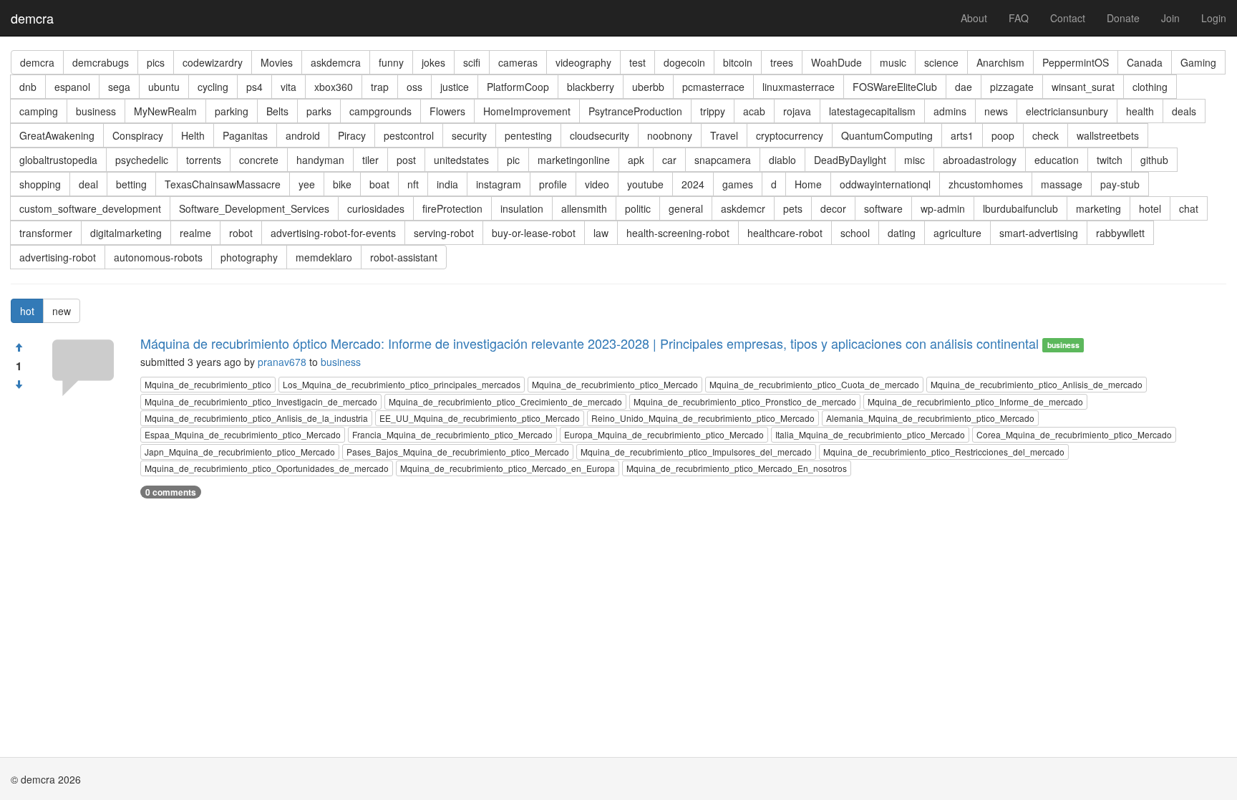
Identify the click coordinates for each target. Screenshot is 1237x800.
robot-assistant (403, 257)
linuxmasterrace (798, 86)
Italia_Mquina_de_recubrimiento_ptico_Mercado (870, 434)
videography (583, 62)
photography (249, 257)
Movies (277, 62)
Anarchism (1000, 62)
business (96, 111)
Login (1213, 18)
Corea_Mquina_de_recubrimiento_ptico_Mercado (1074, 434)
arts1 (962, 135)
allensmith (584, 208)
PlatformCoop (518, 86)
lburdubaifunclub (1020, 208)
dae (963, 86)
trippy (712, 111)
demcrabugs (100, 62)
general (686, 208)
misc (914, 160)
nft (413, 184)
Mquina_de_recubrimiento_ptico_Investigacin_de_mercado (261, 401)
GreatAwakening (56, 135)
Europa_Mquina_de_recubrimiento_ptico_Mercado (664, 434)
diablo (782, 160)
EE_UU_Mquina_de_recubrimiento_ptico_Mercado (479, 418)
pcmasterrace (713, 86)
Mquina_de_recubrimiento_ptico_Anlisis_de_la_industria (256, 418)
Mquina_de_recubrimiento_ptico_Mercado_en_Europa (507, 468)
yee (307, 184)
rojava (797, 111)
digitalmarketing (126, 233)
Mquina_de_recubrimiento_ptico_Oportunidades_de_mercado (267, 468)
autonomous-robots (158, 257)
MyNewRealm (165, 111)
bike (342, 184)
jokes (433, 62)
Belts (277, 111)
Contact (1067, 18)
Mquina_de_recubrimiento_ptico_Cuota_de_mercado (814, 384)
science (941, 62)
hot (27, 311)
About (974, 18)
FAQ (1019, 18)
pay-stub (1120, 184)
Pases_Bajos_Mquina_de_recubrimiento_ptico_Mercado (457, 451)
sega (119, 86)
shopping (40, 184)
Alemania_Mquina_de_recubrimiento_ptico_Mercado (930, 418)
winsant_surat (1083, 86)
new (61, 311)
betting (131, 184)
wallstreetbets (1108, 135)
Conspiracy (137, 135)
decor (833, 208)
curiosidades (375, 208)
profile (553, 184)
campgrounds (380, 111)
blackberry (590, 86)
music (893, 62)
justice (454, 86)
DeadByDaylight (850, 160)
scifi (471, 62)
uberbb (648, 86)
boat (379, 184)
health (1140, 111)
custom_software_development (90, 208)
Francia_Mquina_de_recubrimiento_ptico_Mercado (452, 434)
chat (1188, 208)
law (600, 233)
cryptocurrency (789, 135)
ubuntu (164, 86)
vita (288, 86)
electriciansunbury (1067, 111)
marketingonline (574, 160)
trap (380, 86)
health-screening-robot (677, 233)
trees (781, 62)
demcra (32, 18)
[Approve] (18, 347)
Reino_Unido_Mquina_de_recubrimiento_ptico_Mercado (703, 418)
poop (1002, 135)
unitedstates (461, 160)
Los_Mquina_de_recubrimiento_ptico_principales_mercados (401, 384)
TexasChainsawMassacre (223, 184)
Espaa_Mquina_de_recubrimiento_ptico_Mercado (243, 434)
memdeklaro (324, 257)
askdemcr (743, 208)
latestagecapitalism (872, 111)
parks (318, 111)
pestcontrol (409, 135)
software (883, 208)
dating (902, 233)
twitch (1109, 160)
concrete (258, 160)
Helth (193, 135)
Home (808, 184)
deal (88, 184)
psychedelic (141, 160)
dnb (28, 86)
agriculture (957, 233)
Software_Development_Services (254, 208)
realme (195, 233)
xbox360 (333, 86)
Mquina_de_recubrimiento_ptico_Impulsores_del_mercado (696, 451)
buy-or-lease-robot (534, 233)
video (597, 184)
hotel (1150, 208)
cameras (518, 62)
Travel (724, 135)
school (855, 233)
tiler (370, 160)
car (669, 160)
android (303, 135)
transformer (45, 233)
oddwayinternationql (885, 184)
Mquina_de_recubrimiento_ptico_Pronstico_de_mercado (745, 401)
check (1045, 135)
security (469, 135)
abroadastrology (980, 160)
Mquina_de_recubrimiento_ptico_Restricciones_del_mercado (943, 451)
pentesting (528, 135)
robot (241, 233)
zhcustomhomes (986, 184)
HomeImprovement (527, 111)
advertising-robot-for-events (333, 233)
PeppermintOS (1075, 62)
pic (513, 160)
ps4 (254, 86)
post (406, 160)
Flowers (447, 111)
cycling (213, 86)
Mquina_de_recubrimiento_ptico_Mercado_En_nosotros (736, 468)
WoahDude (836, 62)
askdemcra (336, 62)
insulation (521, 208)
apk (636, 160)
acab (754, 111)
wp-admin (943, 208)
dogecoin (684, 62)
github (1154, 160)
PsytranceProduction (635, 111)
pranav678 (282, 362)
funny (391, 62)
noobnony (669, 135)
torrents (203, 160)
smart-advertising (1038, 233)
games (737, 184)
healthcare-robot (785, 233)
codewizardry (213, 62)
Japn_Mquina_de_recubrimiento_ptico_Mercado (240, 451)
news (996, 111)
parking (231, 111)
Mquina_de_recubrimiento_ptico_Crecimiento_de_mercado (505, 401)
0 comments (170, 492)
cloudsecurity (599, 135)
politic (638, 208)
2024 (692, 184)
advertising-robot (57, 257)
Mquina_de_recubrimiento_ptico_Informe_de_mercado (975, 401)
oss (414, 86)
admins (949, 111)
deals (1184, 111)
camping (38, 111)
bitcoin (737, 62)
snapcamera (722, 160)
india (447, 184)
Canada (1145, 62)
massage (1061, 184)
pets (792, 208)
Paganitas (245, 135)
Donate (1123, 18)
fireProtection (452, 208)
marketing (1098, 208)
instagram (498, 184)
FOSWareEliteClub (895, 86)
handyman (320, 160)
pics (156, 62)
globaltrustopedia (58, 160)
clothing (1150, 86)
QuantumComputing (887, 135)
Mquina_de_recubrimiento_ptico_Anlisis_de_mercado (1037, 384)
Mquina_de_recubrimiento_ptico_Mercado (615, 384)
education (1056, 160)
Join (1170, 18)
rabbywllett (1120, 233)
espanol (72, 86)
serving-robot (444, 233)
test (637, 62)
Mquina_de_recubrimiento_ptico (208, 384)
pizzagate (1012, 86)
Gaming (1198, 62)
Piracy (352, 135)
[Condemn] (18, 384)
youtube (645, 184)
